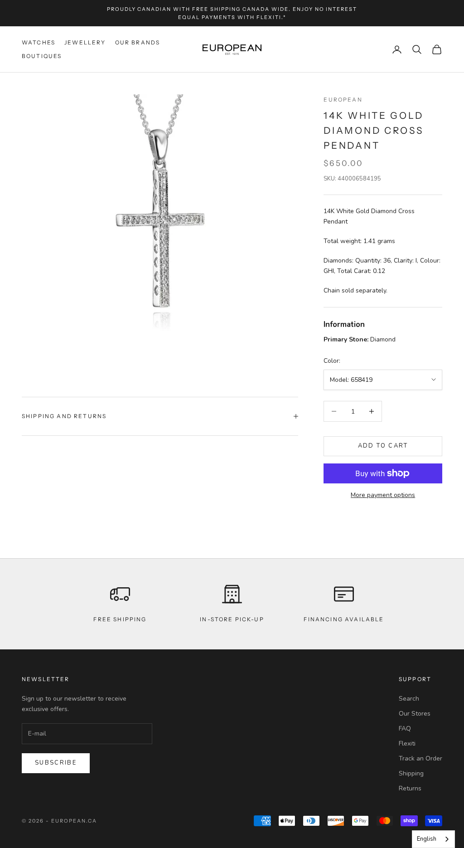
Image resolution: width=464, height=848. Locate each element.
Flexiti (407, 743)
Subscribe (56, 763)
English (426, 839)
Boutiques (42, 56)
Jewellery (85, 42)
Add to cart (383, 446)
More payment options (383, 495)
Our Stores (414, 713)
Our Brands (137, 42)
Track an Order (420, 758)
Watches (38, 42)
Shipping (411, 773)
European (343, 99)
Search (409, 698)
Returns (410, 788)
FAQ (405, 728)
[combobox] (433, 839)
